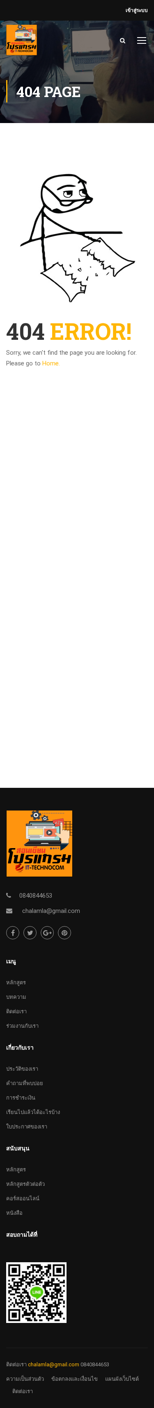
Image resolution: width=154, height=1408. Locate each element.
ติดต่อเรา (16, 1011)
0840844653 (35, 895)
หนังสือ (14, 1213)
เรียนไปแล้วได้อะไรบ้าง (33, 1112)
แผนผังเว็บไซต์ (122, 1379)
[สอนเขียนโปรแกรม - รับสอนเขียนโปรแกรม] (21, 42)
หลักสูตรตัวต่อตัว (25, 1184)
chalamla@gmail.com (51, 911)
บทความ (16, 997)
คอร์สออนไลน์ (22, 1198)
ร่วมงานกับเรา (22, 1026)
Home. (51, 363)
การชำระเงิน (20, 1098)
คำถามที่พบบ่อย (24, 1083)
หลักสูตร (16, 982)
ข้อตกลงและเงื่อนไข (74, 1379)
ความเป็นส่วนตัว (25, 1379)
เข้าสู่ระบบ (137, 10)
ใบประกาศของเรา (26, 1127)
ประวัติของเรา (22, 1069)
